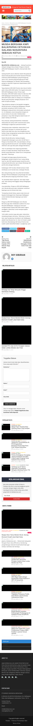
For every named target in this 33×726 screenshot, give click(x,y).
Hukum (17, 452)
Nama (5, 383)
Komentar (6, 367)
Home (3, 23)
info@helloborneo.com (8, 709)
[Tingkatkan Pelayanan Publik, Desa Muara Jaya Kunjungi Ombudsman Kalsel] (16, 588)
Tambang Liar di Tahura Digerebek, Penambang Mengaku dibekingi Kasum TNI (20, 468)
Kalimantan (19, 424)
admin (4, 293)
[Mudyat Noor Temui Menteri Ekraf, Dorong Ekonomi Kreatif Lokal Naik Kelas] (16, 306)
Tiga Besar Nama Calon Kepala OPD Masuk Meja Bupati (6, 243)
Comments (6, 648)
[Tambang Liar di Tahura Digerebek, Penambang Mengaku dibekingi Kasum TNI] (6, 468)
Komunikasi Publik (6, 531)
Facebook (6, 228)
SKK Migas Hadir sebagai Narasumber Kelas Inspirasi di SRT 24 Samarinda (20, 578)
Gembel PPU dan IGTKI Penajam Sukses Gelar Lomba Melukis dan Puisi (20, 561)
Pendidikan (23, 441)
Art (12, 557)
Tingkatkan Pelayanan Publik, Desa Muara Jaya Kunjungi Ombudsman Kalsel (20, 595)
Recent (5, 645)
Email (5, 390)
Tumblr (13, 231)
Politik (29, 55)
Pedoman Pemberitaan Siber (19, 720)
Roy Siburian (6, 55)
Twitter (14, 228)
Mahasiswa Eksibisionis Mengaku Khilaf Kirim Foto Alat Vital (26, 243)
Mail (28, 231)
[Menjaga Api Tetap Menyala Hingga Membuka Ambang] (16, 278)
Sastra (22, 558)
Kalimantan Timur (24, 55)
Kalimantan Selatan (16, 592)
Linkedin (6, 231)
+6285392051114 (6, 703)
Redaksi (8, 720)
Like (30, 57)
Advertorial (5, 530)
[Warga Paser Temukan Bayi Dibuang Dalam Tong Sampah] (6, 427)
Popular (6, 641)
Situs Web (6, 396)
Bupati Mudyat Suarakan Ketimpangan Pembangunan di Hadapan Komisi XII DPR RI (20, 613)
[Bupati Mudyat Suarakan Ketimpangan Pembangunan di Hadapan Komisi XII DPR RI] (16, 605)
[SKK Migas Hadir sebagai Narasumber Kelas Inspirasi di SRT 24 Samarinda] (16, 571)
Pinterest (21, 231)
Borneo (7, 23)
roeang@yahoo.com (7, 711)
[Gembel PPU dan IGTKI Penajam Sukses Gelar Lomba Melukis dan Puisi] (16, 335)
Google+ (22, 228)
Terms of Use (16, 723)
